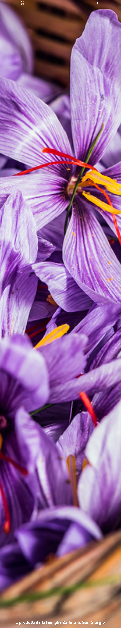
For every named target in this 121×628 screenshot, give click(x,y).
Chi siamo (55, 3)
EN (96, 3)
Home (49, 3)
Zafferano (68, 3)
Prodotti (61, 3)
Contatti (74, 3)
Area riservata (82, 3)
